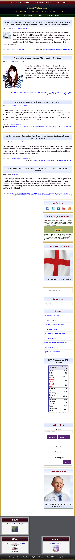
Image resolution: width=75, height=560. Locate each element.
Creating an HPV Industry (51, 316)
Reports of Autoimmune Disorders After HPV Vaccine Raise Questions (37, 169)
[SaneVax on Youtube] (63, 209)
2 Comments (21, 61)
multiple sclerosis (67, 49)
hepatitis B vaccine (38, 160)
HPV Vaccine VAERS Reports (58, 361)
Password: (58, 452)
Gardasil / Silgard (18, 92)
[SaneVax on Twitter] (52, 209)
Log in (64, 557)
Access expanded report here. (58, 413)
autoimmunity (39, 126)
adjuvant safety (14, 126)
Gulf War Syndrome (48, 126)
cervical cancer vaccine (39, 194)
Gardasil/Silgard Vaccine (61, 193)
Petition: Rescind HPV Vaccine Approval (55, 342)
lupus (44, 160)
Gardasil (55, 94)
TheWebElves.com (39, 557)
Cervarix (12, 193)
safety (70, 194)
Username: (58, 446)
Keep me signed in (59, 458)
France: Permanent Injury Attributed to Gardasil (38, 58)
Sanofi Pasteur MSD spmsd (59, 92)
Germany (48, 194)
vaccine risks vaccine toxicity (64, 160)
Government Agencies (15, 158)
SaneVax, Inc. (37, 7)
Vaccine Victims (26, 158)
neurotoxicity (68, 126)
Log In (67, 462)
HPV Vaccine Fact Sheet (51, 338)
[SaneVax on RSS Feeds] (68, 209)
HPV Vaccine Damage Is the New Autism (58, 505)
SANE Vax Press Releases (44, 92)
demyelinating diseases (49, 49)
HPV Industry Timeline (50, 329)
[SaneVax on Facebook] (47, 209)
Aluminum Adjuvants (15, 124)
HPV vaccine (59, 49)
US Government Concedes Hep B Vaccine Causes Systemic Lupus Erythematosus (37, 137)
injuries (60, 94)
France (11, 92)
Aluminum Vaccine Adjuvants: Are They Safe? (37, 102)
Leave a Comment (22, 28)
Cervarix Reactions (20, 193)
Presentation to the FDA (51, 347)
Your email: (58, 429)
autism (32, 126)
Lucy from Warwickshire (58, 279)
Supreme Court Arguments (52, 351)
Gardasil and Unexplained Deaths (54, 325)
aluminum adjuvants (24, 126)
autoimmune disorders (26, 194)
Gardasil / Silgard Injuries (30, 92)
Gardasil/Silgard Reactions (17, 49)
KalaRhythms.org (56, 557)
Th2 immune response (9, 128)
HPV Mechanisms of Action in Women (55, 333)
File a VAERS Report (50, 320)
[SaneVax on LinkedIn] (57, 209)
